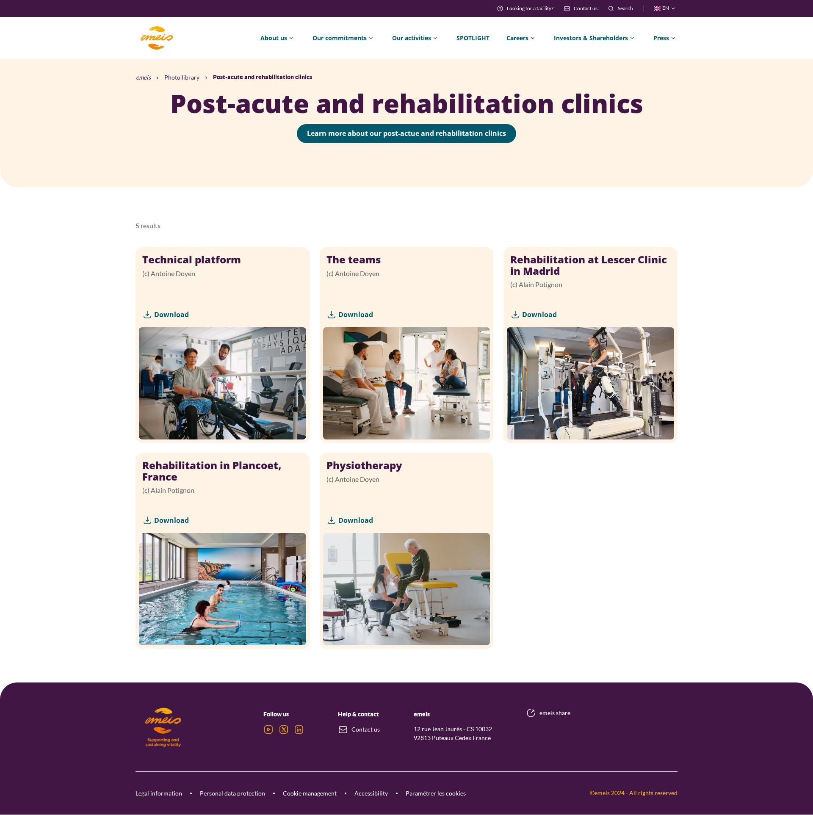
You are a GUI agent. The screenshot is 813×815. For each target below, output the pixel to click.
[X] (284, 729)
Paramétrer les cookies (436, 793)
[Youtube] (268, 729)
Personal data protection (232, 793)
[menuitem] (525, 8)
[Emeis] (157, 38)
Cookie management (310, 793)
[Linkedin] (299, 729)
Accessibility (371, 793)
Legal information (159, 793)
